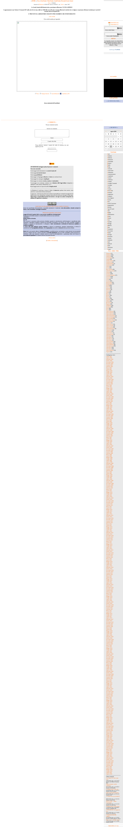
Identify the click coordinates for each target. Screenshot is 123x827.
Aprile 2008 (109, 456)
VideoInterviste (109, 334)
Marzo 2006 (109, 420)
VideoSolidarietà (110, 344)
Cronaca (108, 281)
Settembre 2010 (109, 498)
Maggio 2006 (109, 423)
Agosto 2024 (109, 739)
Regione (108, 304)
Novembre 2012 (110, 535)
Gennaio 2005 (109, 399)
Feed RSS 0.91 (114, 22)
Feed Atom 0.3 (114, 24)
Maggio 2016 (109, 596)
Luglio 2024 (109, 737)
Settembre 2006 (109, 428)
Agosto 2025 (109, 756)
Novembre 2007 (110, 449)
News (38, 1)
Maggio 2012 (109, 527)
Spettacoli (108, 307)
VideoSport (108, 347)
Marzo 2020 (109, 662)
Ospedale (108, 299)
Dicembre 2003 (109, 381)
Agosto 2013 (109, 548)
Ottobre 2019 (109, 655)
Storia (107, 309)
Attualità (108, 259)
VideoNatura (109, 340)
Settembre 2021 (109, 688)
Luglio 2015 (109, 581)
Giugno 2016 (109, 597)
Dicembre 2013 (109, 554)
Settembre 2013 (109, 550)
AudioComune (109, 260)
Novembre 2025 (110, 761)
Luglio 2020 (109, 668)
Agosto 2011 (109, 514)
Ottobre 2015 (109, 586)
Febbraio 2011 (109, 505)
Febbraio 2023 (109, 713)
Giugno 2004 (109, 389)
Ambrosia (108, 256)
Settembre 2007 (109, 446)
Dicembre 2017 (109, 623)
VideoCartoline (109, 321)
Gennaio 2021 (109, 677)
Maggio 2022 (109, 700)
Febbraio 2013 (109, 540)
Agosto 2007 (109, 444)
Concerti (108, 276)
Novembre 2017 (110, 622)
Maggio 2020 (109, 665)
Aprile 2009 (109, 473)
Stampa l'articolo (45, 93)
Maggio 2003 (109, 371)
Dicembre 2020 (109, 675)
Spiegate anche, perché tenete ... (113, 806)
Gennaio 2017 (109, 607)
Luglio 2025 (109, 755)
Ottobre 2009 (109, 482)
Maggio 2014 (109, 561)
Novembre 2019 (110, 657)
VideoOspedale (109, 341)
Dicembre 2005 (109, 415)
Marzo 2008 (109, 454)
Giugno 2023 (109, 719)
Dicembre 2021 (109, 693)
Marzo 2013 (109, 541)
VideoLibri (108, 336)
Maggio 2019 (109, 648)
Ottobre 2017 (109, 620)
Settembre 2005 (109, 411)
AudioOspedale (109, 263)
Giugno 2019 (109, 649)
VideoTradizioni (109, 350)
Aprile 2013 (109, 542)
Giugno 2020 (109, 667)
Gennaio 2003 (109, 365)
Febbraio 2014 (109, 557)
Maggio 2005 (109, 405)
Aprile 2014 (109, 560)
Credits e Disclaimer (52, 240)
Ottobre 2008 (109, 464)
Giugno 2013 (109, 545)
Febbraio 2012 (109, 522)
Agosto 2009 (109, 479)
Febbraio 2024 (109, 730)
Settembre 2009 (109, 480)
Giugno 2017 (109, 615)
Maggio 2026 (109, 769)
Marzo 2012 (109, 524)
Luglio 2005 (109, 408)
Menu (107, 294)
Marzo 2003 (109, 368)
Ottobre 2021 (109, 690)
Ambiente (108, 255)
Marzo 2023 (109, 714)
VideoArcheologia (110, 317)
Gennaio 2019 (109, 642)
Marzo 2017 (109, 610)
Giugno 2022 (109, 701)
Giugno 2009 (109, 476)
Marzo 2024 (109, 732)
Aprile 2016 (109, 594)
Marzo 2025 (109, 749)
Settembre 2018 (109, 636)
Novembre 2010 (110, 501)
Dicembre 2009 (109, 485)
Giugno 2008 (109, 459)
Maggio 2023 (109, 717)
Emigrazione (109, 283)
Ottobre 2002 (109, 360)
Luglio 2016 (109, 599)
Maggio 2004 (109, 388)
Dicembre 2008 (109, 467)
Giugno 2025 (109, 753)
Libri (107, 292)
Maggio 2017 (109, 613)
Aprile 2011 (109, 508)
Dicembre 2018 (109, 641)
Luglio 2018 (109, 633)
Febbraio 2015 (109, 574)
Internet (108, 288)
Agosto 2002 (109, 358)
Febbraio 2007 (109, 436)
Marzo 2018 (109, 628)
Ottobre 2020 (109, 672)
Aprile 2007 (109, 438)
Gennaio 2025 (109, 746)
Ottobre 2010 (109, 499)
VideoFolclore (109, 333)
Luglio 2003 (109, 373)
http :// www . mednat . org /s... (113, 820)
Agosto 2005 (109, 410)
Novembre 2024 (110, 743)
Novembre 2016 (110, 605)
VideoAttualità (109, 318)
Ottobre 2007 (109, 447)
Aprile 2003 (109, 369)
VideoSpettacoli (109, 346)
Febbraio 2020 (109, 661)
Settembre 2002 (109, 359)
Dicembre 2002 (109, 363)
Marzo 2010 (109, 489)
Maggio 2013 (109, 544)
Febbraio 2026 (109, 765)
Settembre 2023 (109, 723)
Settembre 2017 (109, 619)
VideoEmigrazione (110, 328)
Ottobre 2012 (109, 534)
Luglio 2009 (109, 477)
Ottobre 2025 (109, 759)
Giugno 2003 (109, 372)
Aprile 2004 (109, 386)
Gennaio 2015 (109, 573)
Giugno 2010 (109, 493)
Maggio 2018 (109, 631)
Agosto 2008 (109, 462)
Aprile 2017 (109, 612)
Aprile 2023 (109, 716)
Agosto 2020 (109, 670)
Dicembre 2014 (109, 571)
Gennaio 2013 (109, 538)
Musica (108, 298)
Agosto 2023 (109, 722)
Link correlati (52, 16)
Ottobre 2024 (109, 742)
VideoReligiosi (109, 343)
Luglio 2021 (109, 685)
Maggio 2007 (109, 440)
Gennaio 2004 (109, 382)
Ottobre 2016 (109, 603)
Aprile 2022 (109, 698)
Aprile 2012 (109, 525)
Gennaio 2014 (109, 555)
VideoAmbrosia (109, 314)
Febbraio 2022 (109, 696)
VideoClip (108, 322)
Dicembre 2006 (109, 433)
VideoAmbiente (109, 312)
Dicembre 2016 (109, 606)
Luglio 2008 (109, 460)
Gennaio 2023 (109, 711)
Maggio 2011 (109, 509)
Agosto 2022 (109, 704)
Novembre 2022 (110, 709)
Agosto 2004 (109, 392)
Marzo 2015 (109, 576)
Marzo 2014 (109, 558)
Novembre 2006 (110, 431)
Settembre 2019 (109, 654)
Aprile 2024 (109, 733)
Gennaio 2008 (109, 451)
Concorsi (108, 278)
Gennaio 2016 (109, 590)
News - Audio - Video (113, 251)
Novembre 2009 (110, 483)
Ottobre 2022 (109, 707)
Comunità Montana (110, 275)
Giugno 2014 (109, 563)
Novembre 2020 (110, 674)
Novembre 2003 (110, 379)
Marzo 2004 (109, 385)
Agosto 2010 (109, 496)
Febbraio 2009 (109, 470)
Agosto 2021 (109, 687)
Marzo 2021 (109, 680)
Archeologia (109, 257)
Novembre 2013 (110, 553)
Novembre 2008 (110, 466)
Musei (107, 296)
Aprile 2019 (109, 646)
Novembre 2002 (110, 362)
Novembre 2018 (110, 639)
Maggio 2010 (109, 492)
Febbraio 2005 (109, 401)
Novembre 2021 (110, 691)
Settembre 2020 (109, 671)
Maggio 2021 (109, 683)
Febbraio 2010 (109, 488)
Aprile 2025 (109, 750)
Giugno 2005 (109, 407)
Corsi (107, 279)
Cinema (108, 272)
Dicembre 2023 (109, 727)
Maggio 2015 (109, 579)
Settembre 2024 (109, 740)
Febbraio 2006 (109, 418)
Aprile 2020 (109, 664)
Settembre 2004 (109, 394)
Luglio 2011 (109, 512)
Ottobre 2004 (109, 395)
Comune (108, 273)
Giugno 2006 (109, 424)
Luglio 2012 (109, 529)
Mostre (107, 295)
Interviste (108, 289)
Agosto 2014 (109, 566)
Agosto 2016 (109, 600)
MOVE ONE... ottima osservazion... (111, 802)
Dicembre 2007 (109, 450)
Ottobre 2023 (109, 724)
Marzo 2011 (109, 506)
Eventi (107, 285)
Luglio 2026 (109, 772)
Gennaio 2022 (109, 694)
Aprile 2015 (109, 577)
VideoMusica (109, 338)
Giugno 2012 (109, 528)
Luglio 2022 (109, 703)
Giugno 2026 (109, 771)
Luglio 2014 (109, 564)
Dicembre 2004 (109, 398)
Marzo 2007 (109, 437)
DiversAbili (109, 282)
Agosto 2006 (109, 427)
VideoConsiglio (109, 325)
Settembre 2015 (109, 584)
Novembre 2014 (110, 570)
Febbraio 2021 (109, 678)
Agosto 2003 (109, 375)
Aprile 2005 (109, 404)
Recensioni (108, 302)
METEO (113, 38)
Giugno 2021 (109, 684)
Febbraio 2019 (109, 644)
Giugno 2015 (109, 580)
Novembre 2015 (110, 587)
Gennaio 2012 (109, 521)
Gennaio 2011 (109, 503)
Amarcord (108, 253)
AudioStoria (109, 265)
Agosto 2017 (109, 618)
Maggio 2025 (109, 752)
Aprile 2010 (109, 490)
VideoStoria (109, 349)
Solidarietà (108, 305)
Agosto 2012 (109, 531)
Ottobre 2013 (109, 551)
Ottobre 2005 (109, 412)
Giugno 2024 (109, 736)
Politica (108, 301)
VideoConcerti (109, 324)
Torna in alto (52, 237)
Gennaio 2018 (109, 625)
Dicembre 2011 (109, 519)
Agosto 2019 (109, 652)
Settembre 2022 (109, 706)
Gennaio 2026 (109, 763)
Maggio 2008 (109, 457)
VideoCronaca (109, 327)
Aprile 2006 (109, 421)
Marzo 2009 (109, 472)
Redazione (41, 4)
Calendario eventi (110, 270)
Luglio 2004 (109, 391)
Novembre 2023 (110, 726)
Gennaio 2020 (109, 659)
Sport (107, 308)
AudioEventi (109, 262)
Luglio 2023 (109, 720)
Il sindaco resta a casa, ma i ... (113, 789)
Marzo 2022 (109, 697)
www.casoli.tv (113, 76)
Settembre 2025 (109, 758)
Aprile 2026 (109, 768)
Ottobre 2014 (109, 568)
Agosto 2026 (109, 774)
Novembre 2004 (110, 397)
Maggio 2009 (109, 475)
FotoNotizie (43, 1)
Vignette (108, 351)
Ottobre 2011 (109, 516)
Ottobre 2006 (109, 430)
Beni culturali (109, 269)
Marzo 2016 (109, 593)
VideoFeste (108, 331)
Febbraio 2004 (109, 384)
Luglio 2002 (109, 356)
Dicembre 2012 (109, 537)
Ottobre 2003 (109, 378)
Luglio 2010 (109, 495)
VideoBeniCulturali (110, 320)
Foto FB (108, 286)
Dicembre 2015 (109, 589)
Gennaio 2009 (109, 469)
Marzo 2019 (109, 645)
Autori (71, 1)
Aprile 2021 (109, 681)
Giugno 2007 (109, 441)
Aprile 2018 (109, 629)
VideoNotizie (50, 1)
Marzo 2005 (109, 402)
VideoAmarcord (109, 311)
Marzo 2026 (109, 766)
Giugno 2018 (109, 632)
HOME (33, 1)
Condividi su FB (65, 93)
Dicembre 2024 (109, 745)
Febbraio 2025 (109, 748)
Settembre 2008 (109, 463)
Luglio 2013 (109, 547)
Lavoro (107, 291)
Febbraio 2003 (109, 366)
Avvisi (62, 4)
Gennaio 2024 (109, 729)
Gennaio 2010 (109, 486)
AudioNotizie (57, 1)
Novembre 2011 (110, 518)
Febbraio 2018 (109, 626)
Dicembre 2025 (109, 762)
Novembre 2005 (110, 414)
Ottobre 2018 (109, 638)
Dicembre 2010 (109, 502)
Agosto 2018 (109, 635)
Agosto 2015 (109, 583)
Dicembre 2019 (109, 658)
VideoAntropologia (110, 315)
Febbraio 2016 (109, 592)
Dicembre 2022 (109, 710)
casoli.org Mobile (113, 98)
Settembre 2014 (109, 567)
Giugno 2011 (109, 511)
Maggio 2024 (109, 735)
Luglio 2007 (109, 443)
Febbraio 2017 (109, 609)
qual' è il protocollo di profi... (112, 792)
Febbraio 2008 (109, 453)
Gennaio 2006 (109, 417)
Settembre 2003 (109, 376)
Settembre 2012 (109, 532)
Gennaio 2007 (109, 434)
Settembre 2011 (109, 515)
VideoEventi (109, 330)
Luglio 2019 (109, 651)
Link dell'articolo (55, 93)
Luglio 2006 (109, 425)
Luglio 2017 (109, 616)
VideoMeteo (109, 337)
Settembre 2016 (109, 602)
